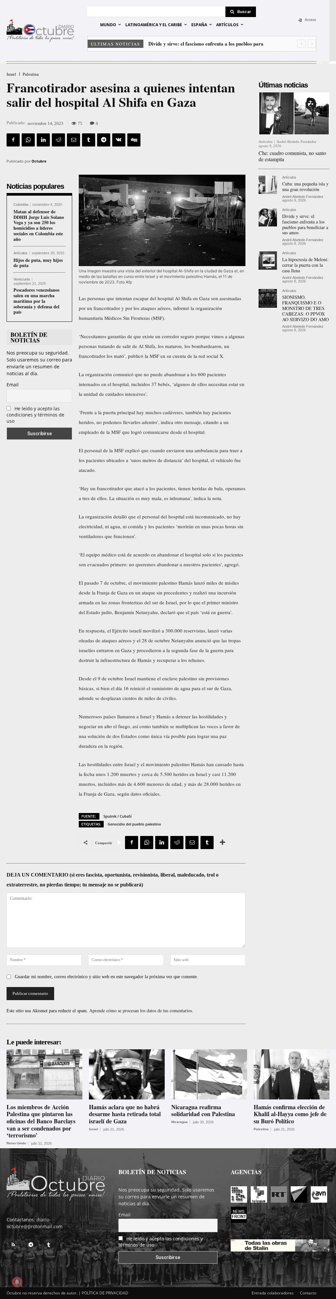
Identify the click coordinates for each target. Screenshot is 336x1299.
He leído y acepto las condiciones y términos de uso (35, 414)
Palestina (31, 74)
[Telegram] (103, 139)
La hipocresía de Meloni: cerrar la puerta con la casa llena (211, 43)
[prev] (301, 44)
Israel (11, 74)
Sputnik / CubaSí (117, 816)
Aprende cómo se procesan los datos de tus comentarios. (141, 1010)
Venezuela (21, 279)
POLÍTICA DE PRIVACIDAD (105, 1293)
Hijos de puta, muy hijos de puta (38, 263)
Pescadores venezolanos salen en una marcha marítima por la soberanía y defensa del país (36, 300)
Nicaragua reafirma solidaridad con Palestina (203, 1110)
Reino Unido (16, 1143)
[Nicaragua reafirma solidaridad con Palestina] (209, 1074)
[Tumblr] (88, 139)
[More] (222, 842)
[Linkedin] (43, 139)
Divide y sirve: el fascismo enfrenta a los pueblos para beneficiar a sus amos (305, 224)
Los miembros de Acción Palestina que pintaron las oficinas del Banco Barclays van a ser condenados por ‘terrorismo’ (41, 1121)
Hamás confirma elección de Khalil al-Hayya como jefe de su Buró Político (290, 1114)
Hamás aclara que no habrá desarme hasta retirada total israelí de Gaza (125, 1114)
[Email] (73, 139)
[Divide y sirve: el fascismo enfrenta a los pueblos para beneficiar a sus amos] (268, 217)
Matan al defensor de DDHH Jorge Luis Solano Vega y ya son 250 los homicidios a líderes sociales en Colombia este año (38, 225)
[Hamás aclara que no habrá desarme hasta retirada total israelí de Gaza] (127, 1074)
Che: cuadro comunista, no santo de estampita (292, 156)
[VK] (118, 139)
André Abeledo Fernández (296, 142)
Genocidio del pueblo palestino (134, 824)
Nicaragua (179, 1122)
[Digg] (133, 139)
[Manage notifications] (17, 1282)
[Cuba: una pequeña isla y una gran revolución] (268, 185)
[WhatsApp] (28, 139)
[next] (312, 44)
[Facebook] (13, 139)
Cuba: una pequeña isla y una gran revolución (305, 186)
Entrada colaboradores (273, 1293)
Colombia (20, 204)
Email (13, 384)
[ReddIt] (58, 139)
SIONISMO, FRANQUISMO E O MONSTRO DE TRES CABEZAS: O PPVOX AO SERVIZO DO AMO (305, 308)
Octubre (39, 161)
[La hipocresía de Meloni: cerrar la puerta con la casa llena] (268, 260)
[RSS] (13, 1244)
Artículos (20, 253)
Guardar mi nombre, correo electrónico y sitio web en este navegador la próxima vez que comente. (106, 976)
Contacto (308, 1293)
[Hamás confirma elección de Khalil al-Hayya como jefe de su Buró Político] (291, 1074)
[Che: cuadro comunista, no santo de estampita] (294, 113)
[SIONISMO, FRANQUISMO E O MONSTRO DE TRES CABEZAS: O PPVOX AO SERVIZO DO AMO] (268, 298)
